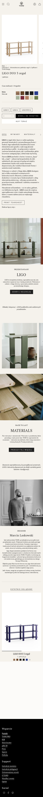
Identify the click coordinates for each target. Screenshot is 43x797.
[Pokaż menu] (3, 4)
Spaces (4, 752)
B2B (3, 739)
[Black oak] (24, 660)
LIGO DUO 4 (26, 110)
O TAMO (5, 775)
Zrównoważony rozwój (10, 772)
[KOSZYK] (39, 4)
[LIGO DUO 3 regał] (21, 622)
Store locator (6, 742)
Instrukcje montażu (9, 766)
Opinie (4, 781)
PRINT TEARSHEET (13, 202)
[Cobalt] (27, 660)
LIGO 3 (6, 110)
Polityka (5, 755)
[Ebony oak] (20, 660)
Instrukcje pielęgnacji (10, 769)
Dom (3, 66)
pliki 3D (5, 746)
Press (4, 749)
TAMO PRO (6, 736)
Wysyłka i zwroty (8, 778)
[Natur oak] (14, 660)
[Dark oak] (17, 660)
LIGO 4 (15, 110)
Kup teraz (21, 121)
